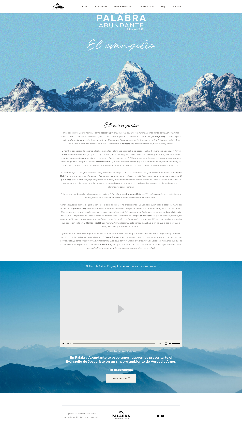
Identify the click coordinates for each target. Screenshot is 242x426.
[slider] (114, 343)
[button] (121, 309)
